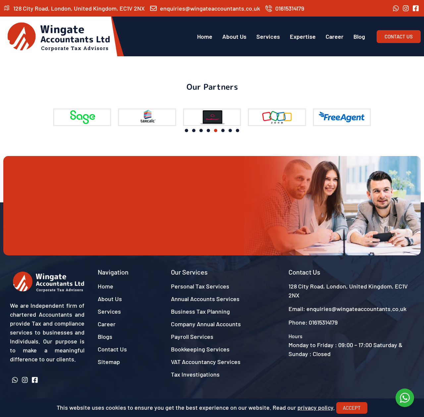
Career (335, 36)
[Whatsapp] (396, 8)
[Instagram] (406, 8)
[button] (11, 117)
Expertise (303, 36)
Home (204, 36)
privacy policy (315, 407)
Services (268, 36)
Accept (352, 408)
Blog (359, 36)
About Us (234, 36)
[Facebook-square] (416, 8)
